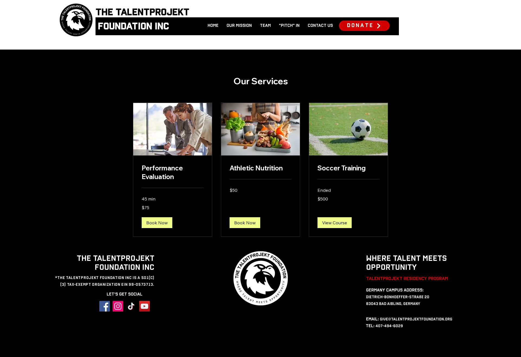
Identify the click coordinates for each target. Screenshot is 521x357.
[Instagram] (118, 306)
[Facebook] (104, 306)
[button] (157, 222)
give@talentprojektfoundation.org (416, 319)
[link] (173, 172)
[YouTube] (144, 306)
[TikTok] (131, 306)
